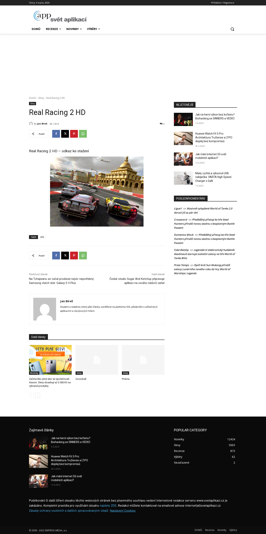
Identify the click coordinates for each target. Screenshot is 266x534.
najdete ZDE (108, 505)
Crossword (180, 219)
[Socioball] (97, 360)
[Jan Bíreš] (31, 124)
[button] (232, 29)
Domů (32, 98)
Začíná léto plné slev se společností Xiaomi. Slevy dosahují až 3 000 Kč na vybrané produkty (50, 382)
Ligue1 (178, 208)
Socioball (81, 378)
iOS (42, 236)
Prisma (125, 378)
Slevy (41, 98)
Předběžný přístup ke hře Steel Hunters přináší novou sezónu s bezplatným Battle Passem (204, 223)
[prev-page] (31, 395)
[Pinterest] (74, 134)
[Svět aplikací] (60, 17)
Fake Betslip (181, 250)
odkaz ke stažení (75, 151)
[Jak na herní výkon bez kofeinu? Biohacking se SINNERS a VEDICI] (183, 119)
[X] (65, 134)
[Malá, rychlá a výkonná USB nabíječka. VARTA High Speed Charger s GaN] (183, 178)
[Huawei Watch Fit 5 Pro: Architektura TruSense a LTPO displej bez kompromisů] (183, 138)
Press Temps (181, 265)
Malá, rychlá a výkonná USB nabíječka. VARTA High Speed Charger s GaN (213, 177)
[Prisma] (143, 360)
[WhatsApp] (83, 134)
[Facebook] (56, 134)
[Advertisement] (133, 63)
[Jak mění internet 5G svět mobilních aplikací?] (183, 159)
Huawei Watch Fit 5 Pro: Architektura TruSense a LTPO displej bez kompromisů (213, 137)
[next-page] (37, 395)
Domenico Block (183, 234)
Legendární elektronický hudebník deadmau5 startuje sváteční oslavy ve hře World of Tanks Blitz (204, 254)
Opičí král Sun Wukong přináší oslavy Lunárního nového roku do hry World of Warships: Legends (202, 269)
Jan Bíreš (42, 123)
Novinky (34, 373)
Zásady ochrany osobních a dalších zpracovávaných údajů (68, 510)
